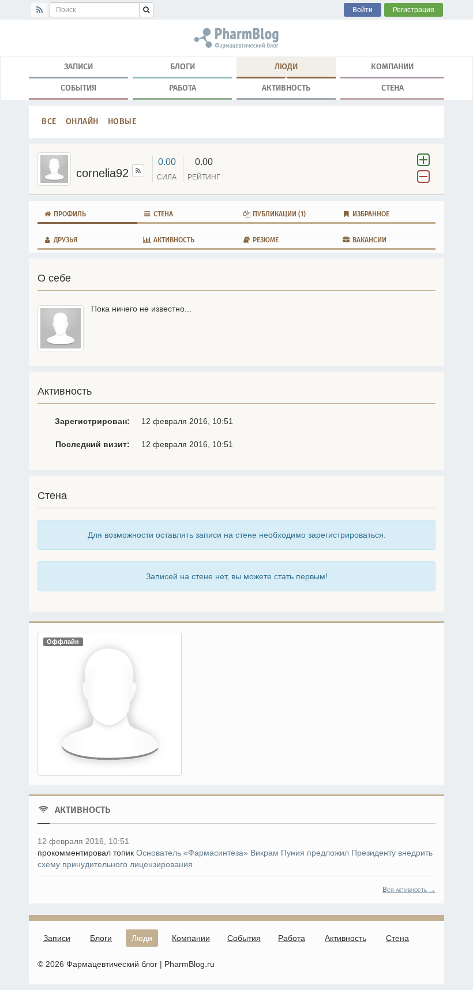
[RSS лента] (138, 170)
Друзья (64, 240)
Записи (78, 67)
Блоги (182, 67)
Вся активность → (409, 890)
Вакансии (368, 240)
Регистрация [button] (413, 10)
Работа (182, 88)
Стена (392, 88)
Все (49, 121)
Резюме (265, 240)
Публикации (278, 214)
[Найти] (146, 9)
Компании (392, 67)
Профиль (69, 214)
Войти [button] (362, 10)
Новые (122, 121)
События (79, 88)
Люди (286, 67)
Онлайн (82, 121)
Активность (286, 88)
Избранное (370, 214)
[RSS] (39, 10)
